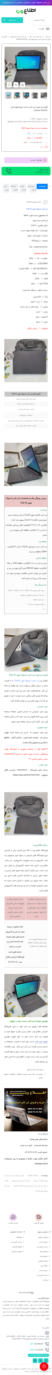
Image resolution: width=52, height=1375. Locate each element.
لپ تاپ (48, 37)
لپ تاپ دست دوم (35, 37)
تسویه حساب (43, 1242)
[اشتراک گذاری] (22, 84)
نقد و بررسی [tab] (6, 188)
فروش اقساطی (17, 1247)
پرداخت (45, 1280)
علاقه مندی (44, 1266)
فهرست (41, 28)
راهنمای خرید (44, 1252)
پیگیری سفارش (43, 1237)
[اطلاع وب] (26, 11)
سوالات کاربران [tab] (14, 188)
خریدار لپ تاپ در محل (35, 1069)
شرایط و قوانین (43, 1261)
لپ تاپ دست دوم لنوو (18, 37)
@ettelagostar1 (41, 1163)
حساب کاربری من (42, 1247)
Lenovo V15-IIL (33, 1176)
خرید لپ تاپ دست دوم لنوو (21, 1181)
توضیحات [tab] (42, 186)
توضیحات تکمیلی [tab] (32, 188)
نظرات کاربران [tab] (23, 188)
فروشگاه (19, 1237)
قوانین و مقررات (16, 1252)
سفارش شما (44, 1256)
